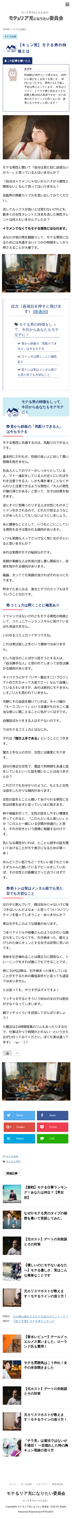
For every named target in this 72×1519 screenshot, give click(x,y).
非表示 (40, 312)
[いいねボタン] (7, 1053)
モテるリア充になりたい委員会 (36, 1493)
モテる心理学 (13, 1161)
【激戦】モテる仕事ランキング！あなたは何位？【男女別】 (45, 1192)
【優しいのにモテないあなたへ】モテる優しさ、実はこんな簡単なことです (45, 1270)
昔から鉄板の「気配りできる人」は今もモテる (37, 346)
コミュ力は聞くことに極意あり (37, 359)
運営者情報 (57, 1484)
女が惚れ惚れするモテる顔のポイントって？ (40, 1316)
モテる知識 (12, 1156)
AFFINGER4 (47, 1512)
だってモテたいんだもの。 (36, 1500)
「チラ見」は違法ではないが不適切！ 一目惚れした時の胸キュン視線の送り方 (46, 1445)
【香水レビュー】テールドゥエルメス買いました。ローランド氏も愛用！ (45, 1341)
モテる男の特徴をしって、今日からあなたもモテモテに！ (36, 329)
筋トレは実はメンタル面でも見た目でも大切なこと (37, 372)
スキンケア (41, 1484)
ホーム (12, 1484)
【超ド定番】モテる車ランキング (33, 1321)
